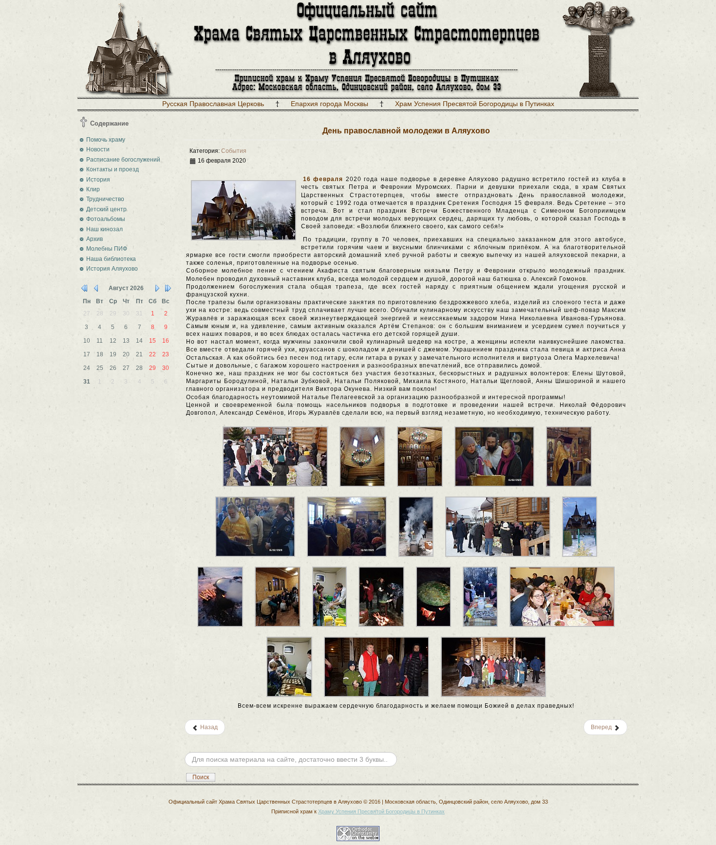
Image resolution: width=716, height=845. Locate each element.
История (98, 179)
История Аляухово (112, 268)
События (233, 150)
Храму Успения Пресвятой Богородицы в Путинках (381, 811)
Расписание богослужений (123, 159)
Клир (93, 189)
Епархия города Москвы (329, 104)
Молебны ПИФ (106, 248)
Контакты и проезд (112, 169)
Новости (98, 149)
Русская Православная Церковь (213, 104)
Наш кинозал (104, 229)
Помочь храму (105, 139)
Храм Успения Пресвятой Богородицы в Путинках (474, 104)
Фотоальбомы (105, 219)
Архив (94, 239)
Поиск (200, 777)
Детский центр (106, 209)
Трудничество (105, 199)
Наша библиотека (111, 259)
